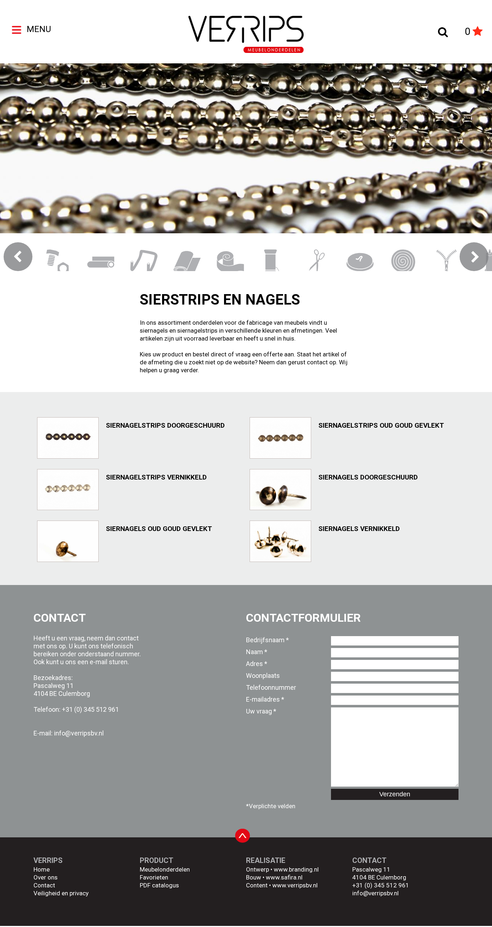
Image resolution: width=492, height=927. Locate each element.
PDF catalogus (159, 885)
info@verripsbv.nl (375, 893)
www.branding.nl (296, 869)
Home (41, 869)
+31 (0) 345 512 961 (90, 709)
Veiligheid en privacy (61, 893)
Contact (44, 885)
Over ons (45, 877)
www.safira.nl (284, 877)
